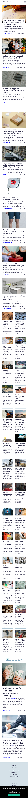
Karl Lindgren (6, 67)
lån (12, 745)
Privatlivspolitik (16, 794)
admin (4, 174)
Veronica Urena (6, 710)
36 (18, 659)
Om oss (14, 785)
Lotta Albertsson (8, 33)
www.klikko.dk (15, 776)
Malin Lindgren (6, 274)
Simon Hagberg (6, 142)
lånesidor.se (13, 698)
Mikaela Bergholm (7, 208)
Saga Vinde (5, 102)
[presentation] (4, 13)
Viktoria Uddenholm (7, 242)
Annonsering (14, 783)
